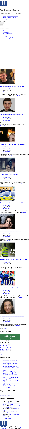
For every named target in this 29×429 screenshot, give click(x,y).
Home (4, 31)
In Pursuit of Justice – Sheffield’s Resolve (10, 231)
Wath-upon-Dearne (10, 10)
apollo (4, 395)
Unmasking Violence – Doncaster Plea (10, 287)
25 (2, 351)
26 (4, 351)
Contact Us (5, 36)
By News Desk (6, 89)
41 (4, 328)
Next (6, 328)
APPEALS (6, 395)
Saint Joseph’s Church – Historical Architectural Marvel (11, 403)
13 (5, 347)
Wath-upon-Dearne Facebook (10, 16)
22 (8, 349)
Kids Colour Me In (7, 35)
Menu (2, 25)
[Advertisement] (14, 54)
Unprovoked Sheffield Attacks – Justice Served (12, 316)
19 (4, 349)
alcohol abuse (3, 393)
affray (1, 393)
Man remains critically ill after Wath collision (12, 86)
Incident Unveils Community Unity (9, 174)
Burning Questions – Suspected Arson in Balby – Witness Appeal (11, 367)
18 (2, 349)
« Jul (1, 354)
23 (10, 349)
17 (0, 349)
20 (5, 349)
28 (7, 351)
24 (0, 351)
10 (0, 347)
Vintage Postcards (7, 33)
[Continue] (19, 95)
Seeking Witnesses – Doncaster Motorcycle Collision (13, 259)
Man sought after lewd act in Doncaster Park (11, 114)
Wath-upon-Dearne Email (9, 19)
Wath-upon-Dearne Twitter (9, 17)
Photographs (6, 32)
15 (8, 347)
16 (10, 347)
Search (2, 23)
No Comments (6, 91)
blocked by (10, 337)
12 (4, 347)
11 (2, 347)
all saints (6, 393)
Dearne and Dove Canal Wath (11, 406)
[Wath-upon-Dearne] (3, 427)
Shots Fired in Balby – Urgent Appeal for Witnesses (13, 202)
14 (7, 347)
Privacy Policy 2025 (8, 38)
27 (5, 351)
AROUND (11, 395)
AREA (9, 395)
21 (7, 349)
